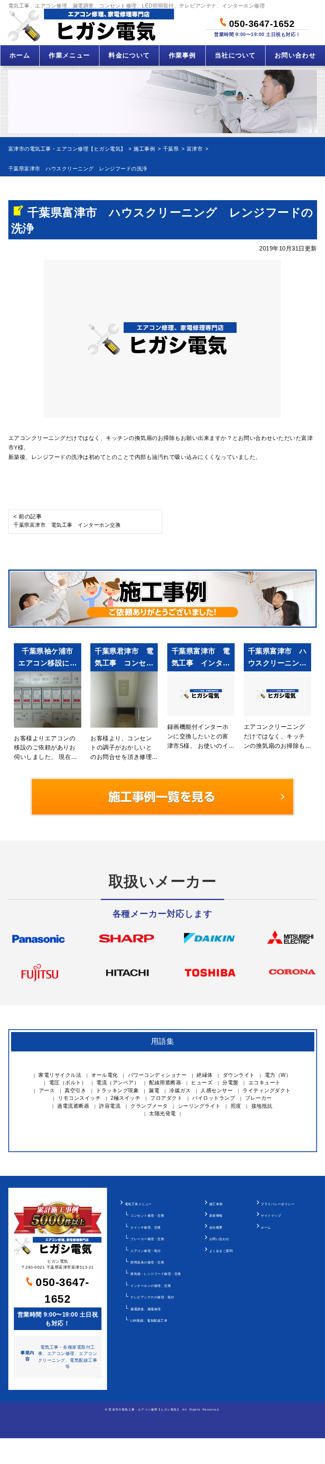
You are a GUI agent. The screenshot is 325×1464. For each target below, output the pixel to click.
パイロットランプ (213, 1098)
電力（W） (278, 1075)
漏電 (154, 1090)
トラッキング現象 (117, 1090)
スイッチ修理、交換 (145, 1227)
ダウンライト (239, 1075)
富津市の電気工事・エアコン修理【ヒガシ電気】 (144, 1409)
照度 (236, 1106)
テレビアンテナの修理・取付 (152, 1297)
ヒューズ (201, 1083)
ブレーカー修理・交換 (147, 1239)
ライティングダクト (267, 1090)
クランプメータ (149, 1106)
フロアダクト (166, 1098)
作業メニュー (69, 55)
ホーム (20, 55)
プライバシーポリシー (277, 1204)
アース (47, 1090)
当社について (235, 55)
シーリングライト (199, 1106)
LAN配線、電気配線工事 (148, 1321)
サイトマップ (271, 1215)
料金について (129, 55)
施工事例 (216, 1204)
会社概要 (216, 1227)
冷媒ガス (180, 1090)
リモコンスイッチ (79, 1098)
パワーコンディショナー (157, 1075)
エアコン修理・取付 (145, 1251)
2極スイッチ (125, 1098)
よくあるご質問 (221, 1251)
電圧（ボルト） (68, 1083)
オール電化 (104, 1075)
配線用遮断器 (165, 1083)
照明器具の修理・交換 (147, 1262)
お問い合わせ (295, 55)
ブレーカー (258, 1098)
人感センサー (217, 1090)
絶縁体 (205, 1075)
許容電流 (109, 1106)
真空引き (75, 1090)
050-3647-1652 (260, 23)
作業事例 (182, 55)
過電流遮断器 (73, 1106)
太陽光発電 (162, 1113)
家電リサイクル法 (59, 1075)
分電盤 (230, 1083)
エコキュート (265, 1083)
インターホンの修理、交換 (150, 1286)
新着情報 (216, 1215)
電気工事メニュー (138, 1204)
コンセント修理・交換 (147, 1215)
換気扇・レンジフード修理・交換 (155, 1274)
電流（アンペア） (117, 1083)
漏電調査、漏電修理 (145, 1309)
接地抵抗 (262, 1106)
